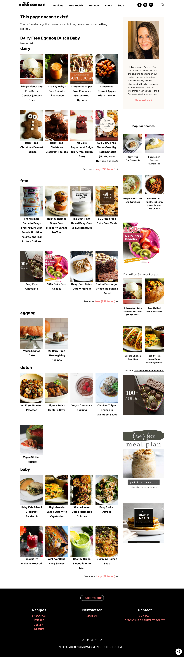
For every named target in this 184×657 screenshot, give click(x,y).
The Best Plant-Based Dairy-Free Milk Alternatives (81, 223)
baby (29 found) (105, 576)
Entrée (39, 620)
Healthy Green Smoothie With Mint (82, 564)
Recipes (58, 5)
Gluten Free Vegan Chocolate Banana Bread (107, 289)
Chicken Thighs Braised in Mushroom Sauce (106, 410)
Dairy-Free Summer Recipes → (149, 370)
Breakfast (39, 615)
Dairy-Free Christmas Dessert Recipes (31, 147)
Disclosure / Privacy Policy (145, 620)
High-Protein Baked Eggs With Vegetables (57, 512)
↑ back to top (92, 598)
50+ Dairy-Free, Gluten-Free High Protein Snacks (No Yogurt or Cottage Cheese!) (107, 151)
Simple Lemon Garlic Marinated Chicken (82, 512)
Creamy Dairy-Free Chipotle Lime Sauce (57, 91)
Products (94, 5)
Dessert (39, 624)
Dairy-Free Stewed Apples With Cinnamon (107, 91)
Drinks (39, 629)
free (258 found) (105, 301)
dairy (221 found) (105, 169)
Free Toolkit (76, 5)
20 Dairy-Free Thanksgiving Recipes (56, 356)
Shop (121, 5)
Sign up (92, 615)
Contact (145, 615)
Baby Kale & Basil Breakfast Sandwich (31, 512)
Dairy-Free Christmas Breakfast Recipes (57, 147)
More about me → (143, 100)
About (108, 5)
